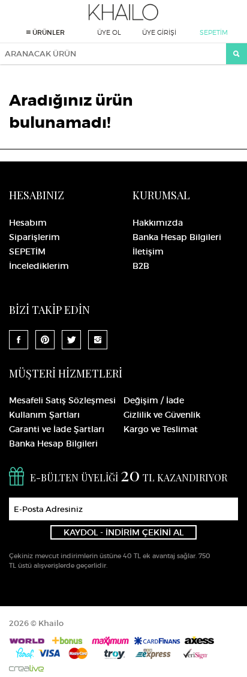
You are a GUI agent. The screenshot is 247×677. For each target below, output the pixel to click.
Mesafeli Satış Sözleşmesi (62, 400)
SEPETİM (214, 32)
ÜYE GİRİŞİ (159, 32)
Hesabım (28, 222)
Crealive (26, 668)
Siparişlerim (34, 237)
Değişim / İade (153, 400)
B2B (140, 265)
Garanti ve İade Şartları (56, 429)
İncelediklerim (39, 265)
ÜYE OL (109, 32)
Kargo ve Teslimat (160, 429)
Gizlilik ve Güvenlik (161, 414)
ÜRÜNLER (48, 32)
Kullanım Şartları (44, 414)
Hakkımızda (157, 222)
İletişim (148, 251)
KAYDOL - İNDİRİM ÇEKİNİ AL (123, 532)
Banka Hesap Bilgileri (176, 237)
